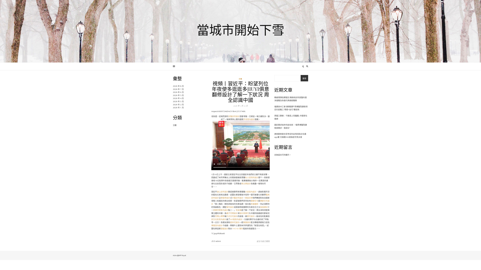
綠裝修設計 (225, 197)
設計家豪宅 (244, 213)
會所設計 (230, 207)
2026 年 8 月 (178, 86)
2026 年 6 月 (178, 92)
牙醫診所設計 (234, 116)
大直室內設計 (250, 191)
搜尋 (304, 78)
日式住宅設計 (232, 216)
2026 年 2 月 (178, 104)
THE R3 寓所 (237, 228)
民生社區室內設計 (218, 219)
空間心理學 (219, 216)
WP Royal (182, 255)
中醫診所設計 (237, 197)
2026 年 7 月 (178, 89)
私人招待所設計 (251, 177)
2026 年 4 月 (178, 98)
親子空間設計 (232, 213)
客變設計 (247, 222)
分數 (175, 125)
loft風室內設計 (236, 219)
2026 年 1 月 (178, 107)
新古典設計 (246, 183)
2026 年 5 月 (178, 95)
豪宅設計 (251, 216)
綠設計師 (249, 197)
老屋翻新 (254, 204)
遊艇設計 (224, 228)
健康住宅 (254, 201)
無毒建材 (264, 207)
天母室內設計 (249, 119)
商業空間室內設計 (220, 210)
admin (218, 241)
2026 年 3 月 (178, 101)
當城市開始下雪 (240, 30)
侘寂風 (238, 210)
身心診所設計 (222, 191)
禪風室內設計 (217, 225)
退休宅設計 (234, 222)
